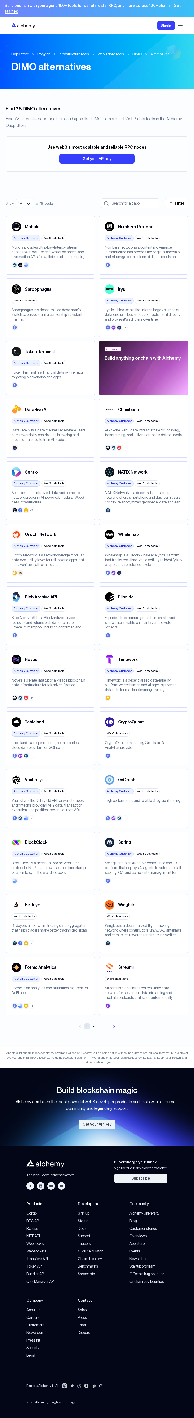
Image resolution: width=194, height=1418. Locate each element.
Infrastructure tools (74, 54)
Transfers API (37, 1258)
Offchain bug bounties (146, 1274)
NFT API (33, 1236)
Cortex (31, 1213)
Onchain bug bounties (146, 1281)
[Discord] (61, 1186)
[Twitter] (30, 1186)
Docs (82, 1228)
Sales (82, 1310)
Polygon (43, 54)
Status (83, 1221)
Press (82, 1317)
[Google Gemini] (72, 1386)
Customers (35, 1325)
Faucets (84, 1243)
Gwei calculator (90, 1251)
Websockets (36, 1251)
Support (84, 1236)
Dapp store (20, 54)
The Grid (94, 1057)
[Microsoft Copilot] (86, 1386)
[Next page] (114, 1026)
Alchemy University (144, 1213)
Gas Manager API (40, 1281)
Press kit (33, 1340)
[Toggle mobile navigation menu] (180, 25)
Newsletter (138, 1258)
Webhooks (35, 1243)
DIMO (137, 54)
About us (33, 1310)
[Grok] (100, 1385)
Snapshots (86, 1274)
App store (137, 1243)
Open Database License (127, 1057)
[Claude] (93, 1385)
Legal (30, 1355)
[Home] (23, 25)
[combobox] (25, 203)
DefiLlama (149, 1057)
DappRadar (164, 1057)
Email (82, 1325)
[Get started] (97, 8)
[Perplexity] (79, 1386)
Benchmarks (88, 1266)
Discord (84, 1332)
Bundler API (35, 1274)
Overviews (138, 1236)
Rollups (32, 1228)
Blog (133, 1221)
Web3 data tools (110, 54)
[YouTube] (51, 1186)
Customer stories (143, 1228)
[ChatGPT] (64, 1386)
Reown (176, 1057)
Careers (32, 1317)
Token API (34, 1266)
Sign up (83, 1213)
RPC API (33, 1221)
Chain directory (90, 1258)
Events (134, 1251)
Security (32, 1348)
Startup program (142, 1266)
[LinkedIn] (40, 1186)
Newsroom (35, 1332)
